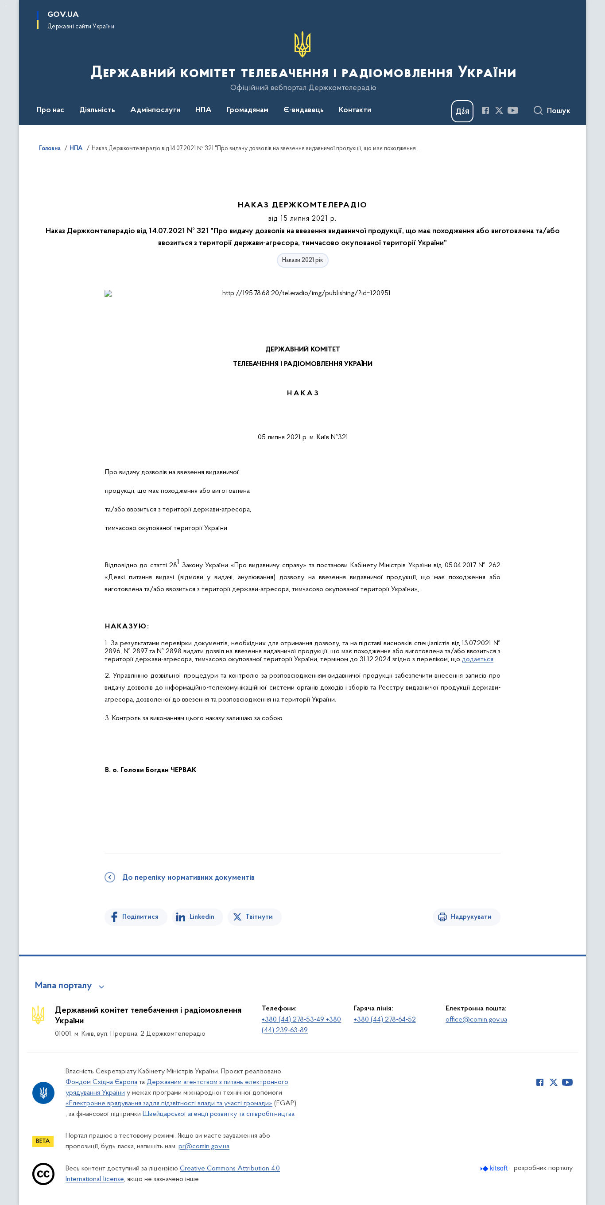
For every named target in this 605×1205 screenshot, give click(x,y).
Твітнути (259, 916)
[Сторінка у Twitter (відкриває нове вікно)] (499, 110)
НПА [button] (203, 110)
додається (477, 659)
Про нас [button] (50, 110)
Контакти (355, 110)
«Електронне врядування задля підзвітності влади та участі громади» (169, 1103)
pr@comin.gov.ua (203, 1146)
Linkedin (202, 916)
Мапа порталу (63, 986)
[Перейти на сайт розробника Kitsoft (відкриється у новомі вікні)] (495, 1168)
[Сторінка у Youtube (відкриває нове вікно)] (513, 110)
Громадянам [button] (247, 110)
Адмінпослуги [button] (155, 110)
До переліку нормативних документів (188, 878)
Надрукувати (471, 916)
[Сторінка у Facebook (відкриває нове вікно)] (485, 110)
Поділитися (140, 916)
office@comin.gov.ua (476, 1019)
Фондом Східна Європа (101, 1082)
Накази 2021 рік (302, 260)
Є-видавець (303, 110)
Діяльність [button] (97, 110)
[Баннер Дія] (462, 111)
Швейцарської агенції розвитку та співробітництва (219, 1114)
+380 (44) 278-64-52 (385, 1019)
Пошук (558, 111)
